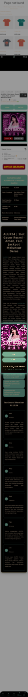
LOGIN (14, 354)
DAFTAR (14, 359)
